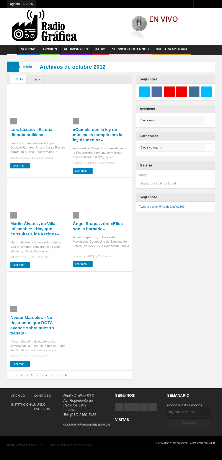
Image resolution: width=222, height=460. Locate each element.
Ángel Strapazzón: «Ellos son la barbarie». (98, 226)
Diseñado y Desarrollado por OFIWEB (185, 443)
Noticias (28, 49)
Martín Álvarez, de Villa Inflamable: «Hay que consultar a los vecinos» (34, 228)
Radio (100, 49)
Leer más (19, 165)
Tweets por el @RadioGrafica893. (162, 206)
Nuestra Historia (171, 49)
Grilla (19, 79)
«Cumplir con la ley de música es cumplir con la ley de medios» (97, 134)
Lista (36, 79)
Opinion (50, 49)
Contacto (42, 395)
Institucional (22, 404)
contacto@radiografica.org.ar (87, 424)
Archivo (18, 395)
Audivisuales (76, 49)
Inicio (27, 67)
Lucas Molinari (44, 157)
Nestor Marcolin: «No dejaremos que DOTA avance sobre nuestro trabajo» (32, 325)
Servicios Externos (130, 49)
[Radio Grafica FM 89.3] (46, 26)
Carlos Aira (42, 257)
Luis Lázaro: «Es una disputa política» (31, 132)
